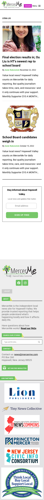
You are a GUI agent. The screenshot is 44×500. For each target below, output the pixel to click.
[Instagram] (25, 283)
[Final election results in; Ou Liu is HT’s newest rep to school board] (22, 39)
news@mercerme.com (26, 354)
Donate (28, 6)
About (6, 299)
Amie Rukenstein (12, 70)
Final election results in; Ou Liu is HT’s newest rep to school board (21, 61)
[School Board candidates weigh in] (22, 119)
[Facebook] (19, 283)
